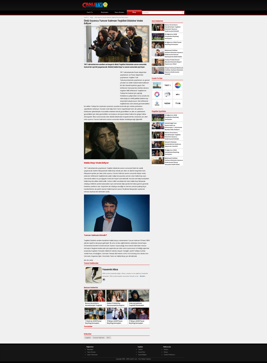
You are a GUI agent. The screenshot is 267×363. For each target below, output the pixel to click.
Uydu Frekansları (92, 354)
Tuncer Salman (98, 338)
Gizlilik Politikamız (169, 354)
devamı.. (143, 276)
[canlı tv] (95, 8)
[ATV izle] (178, 97)
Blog (134, 12)
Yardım (140, 349)
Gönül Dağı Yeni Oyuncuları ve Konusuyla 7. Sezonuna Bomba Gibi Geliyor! (173, 126)
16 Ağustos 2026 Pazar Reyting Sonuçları (173, 43)
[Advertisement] (147, 5)
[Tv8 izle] (178, 106)
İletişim (166, 349)
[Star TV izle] (157, 97)
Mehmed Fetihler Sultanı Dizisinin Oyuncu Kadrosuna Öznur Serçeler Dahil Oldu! (174, 161)
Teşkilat (88, 338)
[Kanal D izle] (157, 106)
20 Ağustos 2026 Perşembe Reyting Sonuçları (172, 36)
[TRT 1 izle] (167, 88)
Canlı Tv (90, 12)
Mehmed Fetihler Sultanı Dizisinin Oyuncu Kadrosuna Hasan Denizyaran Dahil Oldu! (174, 53)
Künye (166, 352)
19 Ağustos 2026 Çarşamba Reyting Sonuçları (172, 152)
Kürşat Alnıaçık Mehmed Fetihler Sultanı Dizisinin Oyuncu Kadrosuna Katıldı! (174, 71)
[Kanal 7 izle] (167, 97)
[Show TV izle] (178, 88)
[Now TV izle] (167, 106)
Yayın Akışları (119, 12)
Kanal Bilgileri (142, 354)
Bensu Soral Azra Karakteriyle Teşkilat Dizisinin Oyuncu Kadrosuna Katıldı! (173, 28)
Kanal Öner (141, 352)
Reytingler (104, 12)
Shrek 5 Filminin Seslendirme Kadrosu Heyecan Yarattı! (173, 144)
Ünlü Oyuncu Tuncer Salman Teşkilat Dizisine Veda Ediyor (111, 17)
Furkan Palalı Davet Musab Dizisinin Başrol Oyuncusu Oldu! (173, 62)
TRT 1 (108, 338)
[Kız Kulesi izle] (157, 88)
